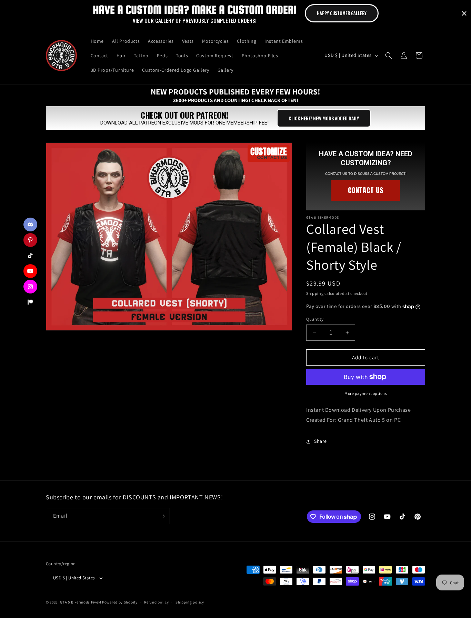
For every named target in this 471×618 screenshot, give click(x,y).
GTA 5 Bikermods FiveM (80, 602)
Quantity (314, 319)
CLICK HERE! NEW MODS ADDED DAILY (324, 118)
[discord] (30, 224)
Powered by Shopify (120, 602)
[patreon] (30, 302)
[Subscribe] (162, 516)
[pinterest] (30, 240)
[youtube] (30, 271)
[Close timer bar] (464, 13)
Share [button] (320, 441)
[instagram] (30, 286)
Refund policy (156, 602)
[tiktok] (30, 255)
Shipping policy (190, 602)
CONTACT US (365, 190)
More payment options (365, 393)
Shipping (315, 293)
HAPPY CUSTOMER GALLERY (342, 13)
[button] (388, 55)
